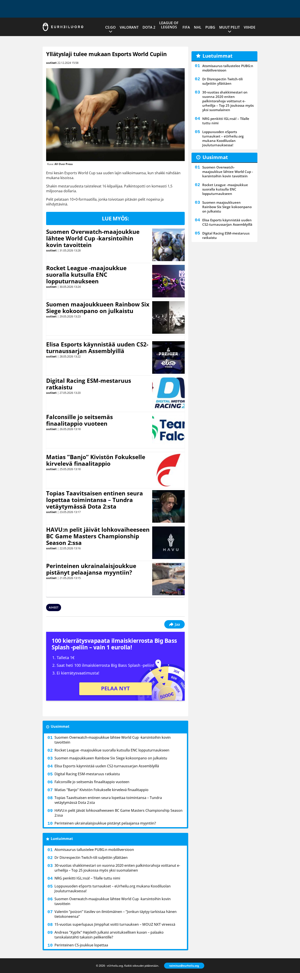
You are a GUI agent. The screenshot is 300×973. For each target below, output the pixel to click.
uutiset (51, 63)
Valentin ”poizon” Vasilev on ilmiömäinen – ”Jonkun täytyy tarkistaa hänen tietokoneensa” (115, 914)
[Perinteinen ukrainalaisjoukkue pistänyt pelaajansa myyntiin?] (168, 579)
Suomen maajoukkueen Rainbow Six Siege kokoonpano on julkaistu (97, 307)
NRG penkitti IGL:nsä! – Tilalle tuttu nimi (87, 878)
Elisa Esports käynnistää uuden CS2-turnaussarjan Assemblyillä (97, 347)
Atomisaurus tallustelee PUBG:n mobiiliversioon (94, 849)
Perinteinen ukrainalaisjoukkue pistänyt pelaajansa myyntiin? (91, 569)
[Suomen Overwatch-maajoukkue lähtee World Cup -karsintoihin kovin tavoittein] (168, 245)
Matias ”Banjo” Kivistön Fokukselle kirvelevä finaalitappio (95, 460)
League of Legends (169, 24)
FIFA (186, 27)
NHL (197, 27)
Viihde (249, 27)
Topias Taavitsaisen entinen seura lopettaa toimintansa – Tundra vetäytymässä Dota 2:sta (94, 499)
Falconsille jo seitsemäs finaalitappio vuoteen (79, 420)
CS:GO (110, 27)
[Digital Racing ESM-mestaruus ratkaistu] (168, 393)
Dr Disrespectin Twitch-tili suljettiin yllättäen (91, 857)
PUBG (210, 27)
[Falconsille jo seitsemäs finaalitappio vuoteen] (168, 430)
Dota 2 (149, 27)
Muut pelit (229, 27)
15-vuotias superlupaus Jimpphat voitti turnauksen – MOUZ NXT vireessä (114, 924)
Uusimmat (60, 726)
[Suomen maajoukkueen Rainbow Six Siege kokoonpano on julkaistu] (168, 317)
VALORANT (129, 27)
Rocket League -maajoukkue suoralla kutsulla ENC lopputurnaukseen (86, 274)
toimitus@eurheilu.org (184, 966)
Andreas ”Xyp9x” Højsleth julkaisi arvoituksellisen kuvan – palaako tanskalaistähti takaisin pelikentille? (109, 935)
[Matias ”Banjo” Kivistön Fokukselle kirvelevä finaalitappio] (168, 470)
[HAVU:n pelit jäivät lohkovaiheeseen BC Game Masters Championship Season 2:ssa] (168, 542)
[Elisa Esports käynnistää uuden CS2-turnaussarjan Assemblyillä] (168, 357)
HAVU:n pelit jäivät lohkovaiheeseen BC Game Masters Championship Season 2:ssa (98, 536)
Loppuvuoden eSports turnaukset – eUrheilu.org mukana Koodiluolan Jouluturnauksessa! (112, 888)
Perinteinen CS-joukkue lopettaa (81, 945)
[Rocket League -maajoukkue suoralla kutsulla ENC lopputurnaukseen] (168, 281)
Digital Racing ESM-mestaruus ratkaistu (88, 384)
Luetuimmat (62, 838)
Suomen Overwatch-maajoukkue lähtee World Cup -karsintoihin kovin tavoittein (92, 238)
